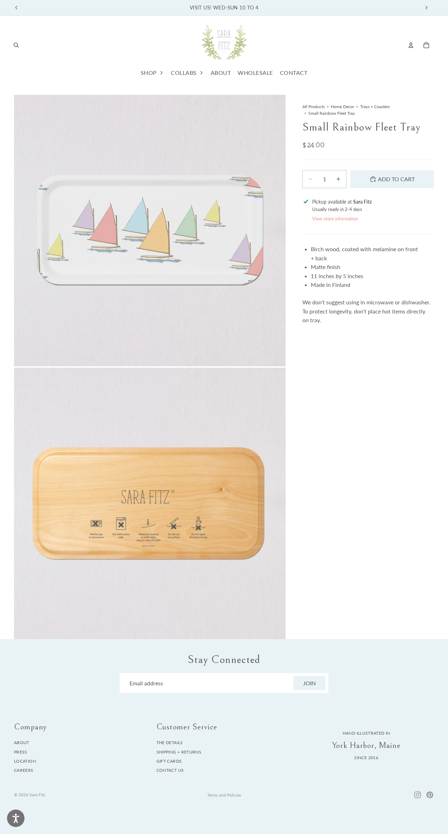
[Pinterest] (430, 795)
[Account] (411, 45)
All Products (313, 106)
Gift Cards (169, 761)
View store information (335, 218)
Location (25, 761)
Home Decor (342, 106)
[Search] (16, 45)
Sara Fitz (37, 794)
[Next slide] (426, 7)
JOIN (309, 683)
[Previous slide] (16, 7)
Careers (24, 770)
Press (20, 752)
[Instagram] (417, 795)
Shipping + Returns (178, 752)
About (21, 742)
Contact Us (170, 770)
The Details (169, 742)
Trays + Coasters (375, 106)
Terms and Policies (224, 795)
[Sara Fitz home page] (224, 45)
